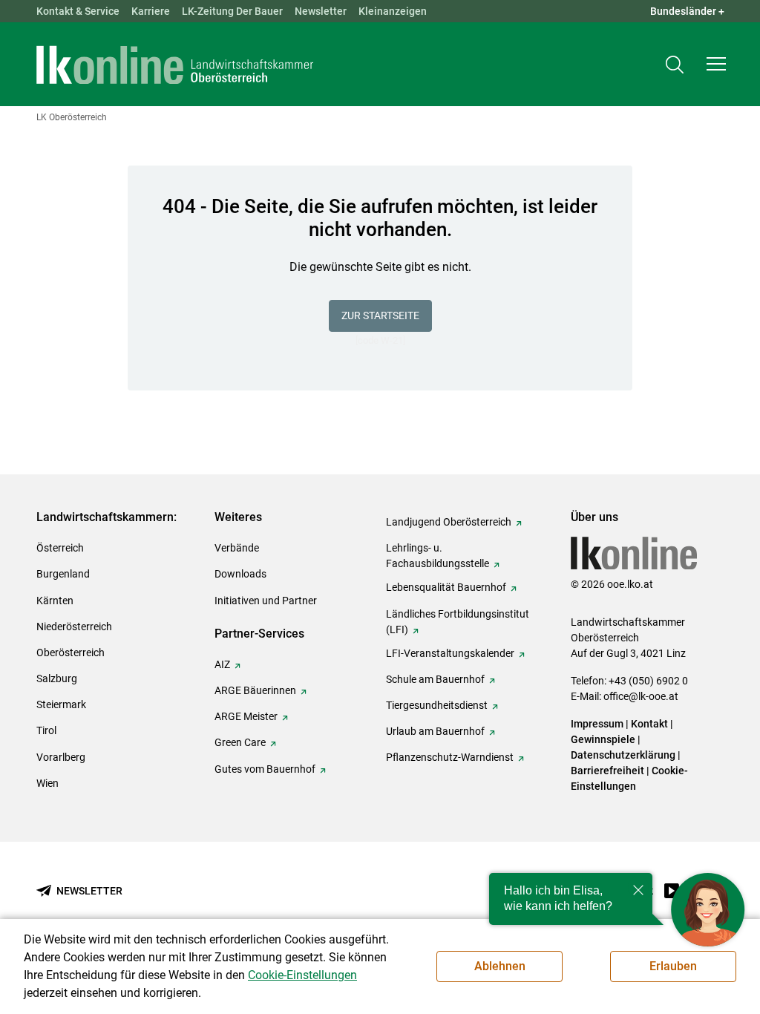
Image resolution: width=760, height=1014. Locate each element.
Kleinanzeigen (392, 11)
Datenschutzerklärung (623, 755)
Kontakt (649, 724)
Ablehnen (499, 966)
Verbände (236, 548)
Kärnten (54, 600)
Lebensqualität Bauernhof (446, 587)
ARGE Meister (246, 716)
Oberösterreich (70, 652)
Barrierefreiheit (607, 770)
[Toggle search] (675, 64)
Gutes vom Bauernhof (264, 769)
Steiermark (61, 704)
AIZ (222, 664)
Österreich (60, 548)
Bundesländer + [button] (687, 11)
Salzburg (56, 678)
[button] (716, 63)
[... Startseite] (175, 64)
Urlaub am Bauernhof (435, 731)
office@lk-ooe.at (640, 696)
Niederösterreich (74, 626)
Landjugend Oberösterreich (448, 522)
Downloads (240, 574)
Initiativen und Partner (265, 600)
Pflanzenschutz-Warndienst (450, 757)
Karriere (150, 11)
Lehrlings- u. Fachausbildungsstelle (437, 555)
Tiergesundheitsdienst (437, 705)
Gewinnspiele (603, 739)
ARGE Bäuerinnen (255, 690)
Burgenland (63, 574)
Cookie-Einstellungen (302, 975)
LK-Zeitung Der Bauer (232, 11)
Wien (47, 783)
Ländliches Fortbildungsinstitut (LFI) (457, 621)
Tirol (46, 730)
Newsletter (321, 11)
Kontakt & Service (77, 11)
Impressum (597, 724)
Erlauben (673, 966)
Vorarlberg (60, 757)
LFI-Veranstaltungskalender (450, 653)
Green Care (240, 742)
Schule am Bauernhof (435, 679)
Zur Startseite (380, 315)
